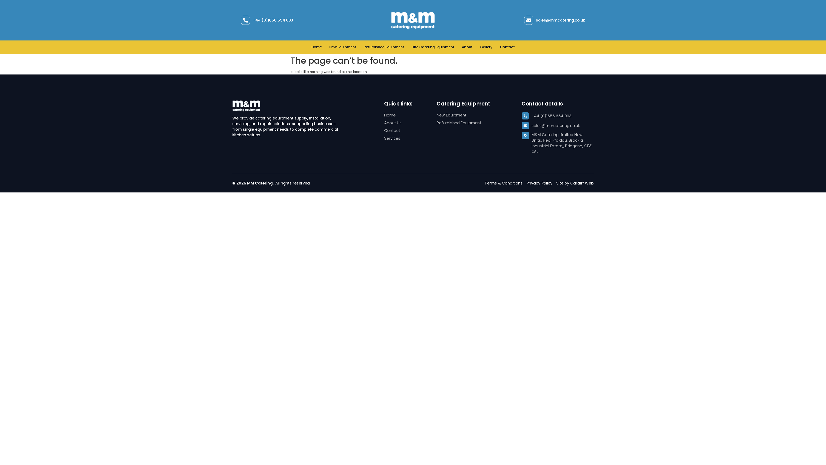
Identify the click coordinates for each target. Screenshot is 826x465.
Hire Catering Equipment (433, 47)
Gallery (486, 47)
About (467, 47)
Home (316, 47)
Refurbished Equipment (384, 47)
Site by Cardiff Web (575, 183)
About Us (393, 123)
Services (392, 138)
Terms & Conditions (504, 183)
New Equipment (342, 47)
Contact (507, 47)
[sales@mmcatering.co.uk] (528, 20)
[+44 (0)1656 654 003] (245, 20)
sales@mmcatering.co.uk (560, 20)
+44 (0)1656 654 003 (273, 20)
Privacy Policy (539, 183)
